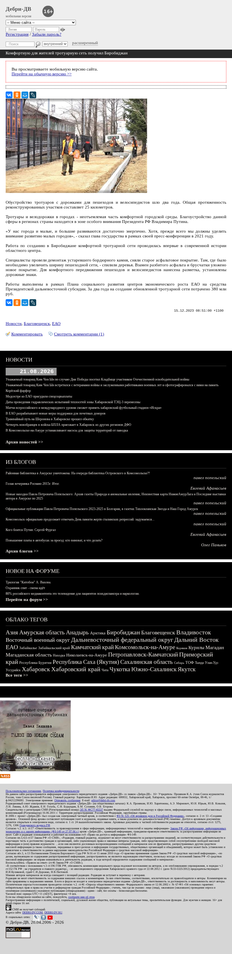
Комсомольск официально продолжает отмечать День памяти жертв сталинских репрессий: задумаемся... (80, 519)
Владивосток (193, 632)
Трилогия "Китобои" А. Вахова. (28, 582)
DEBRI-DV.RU (53, 912)
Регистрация (17, 34)
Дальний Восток (196, 639)
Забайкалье (28, 648)
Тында (199, 663)
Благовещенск (37, 323)
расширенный (85, 43)
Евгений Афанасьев (208, 488)
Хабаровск (36, 669)
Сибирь (179, 662)
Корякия (181, 648)
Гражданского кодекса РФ (35, 825)
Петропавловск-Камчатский (143, 654)
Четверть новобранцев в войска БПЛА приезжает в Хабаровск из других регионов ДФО (68, 425)
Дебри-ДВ (18, 9)
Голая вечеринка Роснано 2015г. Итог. (33, 484)
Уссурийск (13, 670)
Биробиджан (123, 632)
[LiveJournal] (32, 95)
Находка (59, 655)
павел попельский (210, 477)
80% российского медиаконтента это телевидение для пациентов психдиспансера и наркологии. (72, 594)
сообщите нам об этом (81, 896)
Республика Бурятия (35, 662)
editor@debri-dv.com (103, 800)
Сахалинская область (146, 661)
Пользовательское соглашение (23, 790)
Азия (12, 632)
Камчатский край (92, 647)
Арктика (98, 633)
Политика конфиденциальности (61, 790)
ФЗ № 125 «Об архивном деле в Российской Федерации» (150, 815)
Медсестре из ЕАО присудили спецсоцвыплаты (39, 396)
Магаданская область (29, 655)
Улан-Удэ (211, 663)
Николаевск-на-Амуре (86, 655)
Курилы (196, 647)
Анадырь (77, 632)
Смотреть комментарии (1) (79, 334)
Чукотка (119, 669)
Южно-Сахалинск (154, 669)
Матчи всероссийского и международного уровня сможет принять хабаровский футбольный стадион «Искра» (84, 408)
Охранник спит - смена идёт (25, 588)
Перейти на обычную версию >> (42, 74)
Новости (14, 323)
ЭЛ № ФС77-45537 (91, 809)
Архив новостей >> (24, 442)
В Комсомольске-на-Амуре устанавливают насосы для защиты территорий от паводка (67, 430)
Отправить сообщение (67, 800)
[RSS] (5, 776)
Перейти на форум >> (27, 599)
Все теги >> (17, 675)
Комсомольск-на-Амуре (145, 647)
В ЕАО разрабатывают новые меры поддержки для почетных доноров (56, 413)
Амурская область (42, 632)
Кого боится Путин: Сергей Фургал (31, 530)
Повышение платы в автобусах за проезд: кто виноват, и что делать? (54, 540)
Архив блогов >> (22, 551)
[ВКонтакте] (9, 95)
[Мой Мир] (25, 95)
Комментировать (27, 334)
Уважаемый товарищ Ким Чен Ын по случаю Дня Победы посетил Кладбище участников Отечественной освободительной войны (97, 379)
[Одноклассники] (17, 95)
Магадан (214, 647)
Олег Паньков (213, 545)
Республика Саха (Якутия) (86, 661)
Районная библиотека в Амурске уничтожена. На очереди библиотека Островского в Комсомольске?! (78, 473)
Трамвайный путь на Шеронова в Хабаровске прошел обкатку (50, 419)
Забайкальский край (54, 648)
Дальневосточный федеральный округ (122, 639)
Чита (105, 670)
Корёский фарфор (18, 391)
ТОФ (189, 662)
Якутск (187, 669)
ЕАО (56, 323)
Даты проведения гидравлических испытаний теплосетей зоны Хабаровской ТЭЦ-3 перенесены (73, 402)
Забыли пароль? (46, 34)
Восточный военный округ (38, 640)
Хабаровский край (75, 669)
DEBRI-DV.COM (32, 912)
